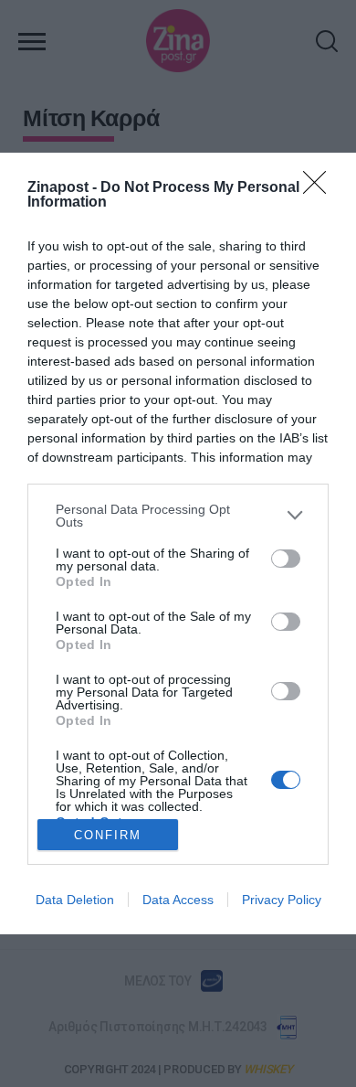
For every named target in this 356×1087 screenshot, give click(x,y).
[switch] (285, 558)
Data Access (178, 899)
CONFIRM (107, 835)
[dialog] (178, 544)
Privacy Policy (281, 899)
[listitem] (178, 515)
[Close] (320, 188)
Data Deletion (75, 899)
